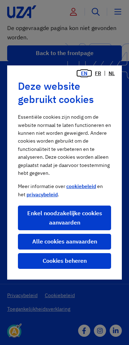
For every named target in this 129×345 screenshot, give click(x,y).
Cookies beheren (65, 260)
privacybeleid (42, 194)
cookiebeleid (81, 186)
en (84, 73)
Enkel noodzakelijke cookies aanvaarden (64, 218)
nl (112, 73)
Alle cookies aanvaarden (64, 241)
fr (98, 73)
